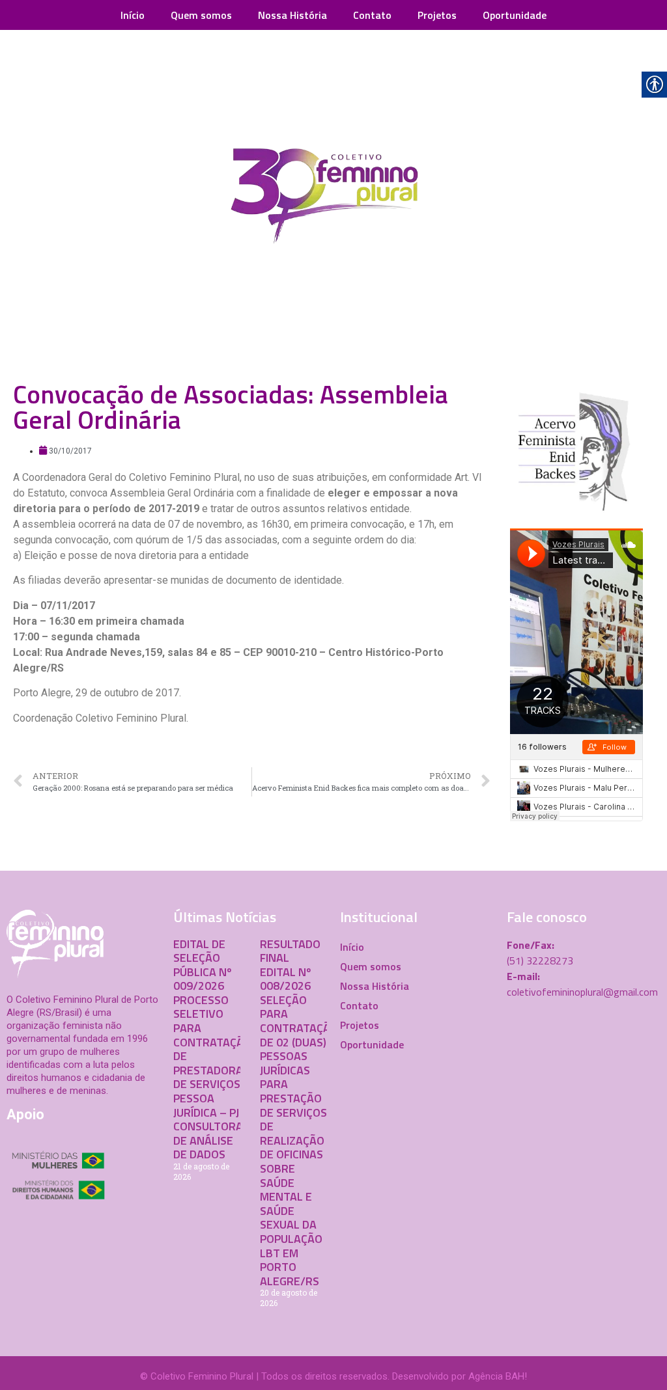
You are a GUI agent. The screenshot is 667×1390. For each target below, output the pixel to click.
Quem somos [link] (201, 15)
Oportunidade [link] (514, 15)
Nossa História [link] (292, 15)
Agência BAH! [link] (497, 1376)
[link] (333, 199)
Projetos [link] (437, 15)
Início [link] (133, 15)
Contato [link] (372, 15)
